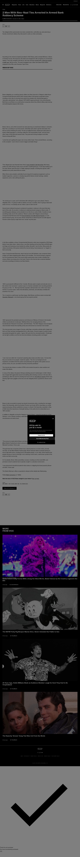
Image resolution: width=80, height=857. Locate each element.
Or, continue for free (41, 442)
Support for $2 (41, 435)
